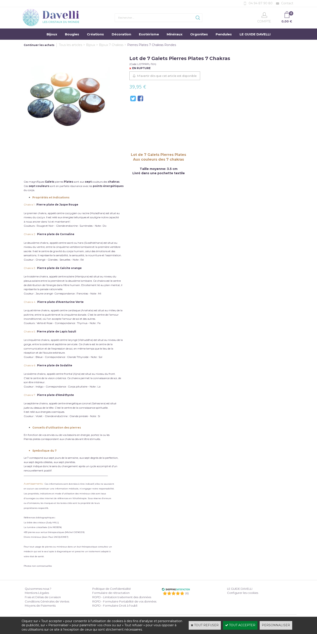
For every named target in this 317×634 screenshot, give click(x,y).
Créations (95, 34)
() (187, 593)
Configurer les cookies (242, 592)
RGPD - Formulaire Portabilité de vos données (124, 601)
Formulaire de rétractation (111, 592)
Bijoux (52, 34)
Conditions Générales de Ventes (47, 601)
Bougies (72, 34)
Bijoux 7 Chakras (111, 45)
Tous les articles (70, 45)
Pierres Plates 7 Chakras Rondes (151, 45)
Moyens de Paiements (40, 605)
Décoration (121, 34)
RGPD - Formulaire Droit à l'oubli (114, 605)
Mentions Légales (37, 592)
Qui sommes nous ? (38, 588)
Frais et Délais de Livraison (43, 597)
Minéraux (174, 34)
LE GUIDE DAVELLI (255, 34)
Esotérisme (149, 34)
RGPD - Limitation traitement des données (121, 597)
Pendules (224, 34)
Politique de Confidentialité (111, 588)
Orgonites (199, 34)
